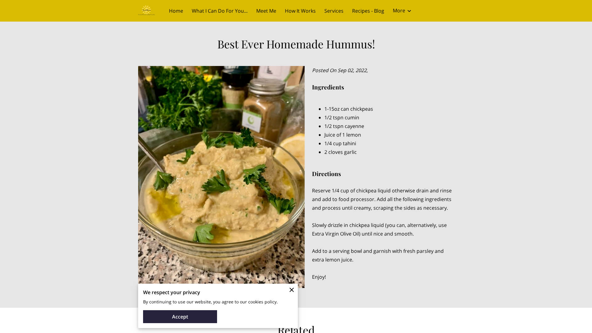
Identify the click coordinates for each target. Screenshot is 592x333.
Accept (180, 316)
